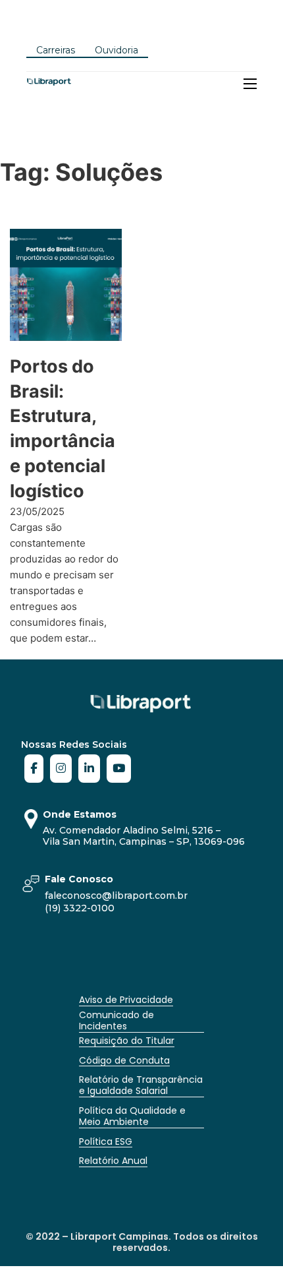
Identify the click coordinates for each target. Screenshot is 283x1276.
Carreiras (55, 50)
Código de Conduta (124, 1060)
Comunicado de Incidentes (116, 1020)
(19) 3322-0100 (80, 908)
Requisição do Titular (126, 1040)
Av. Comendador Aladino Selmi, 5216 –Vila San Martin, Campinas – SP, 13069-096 (144, 835)
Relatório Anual (113, 1160)
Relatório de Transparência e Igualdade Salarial (141, 1085)
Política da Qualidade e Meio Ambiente (132, 1116)
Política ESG (105, 1141)
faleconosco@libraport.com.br (116, 895)
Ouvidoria (116, 50)
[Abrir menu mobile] (250, 83)
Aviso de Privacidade (126, 999)
